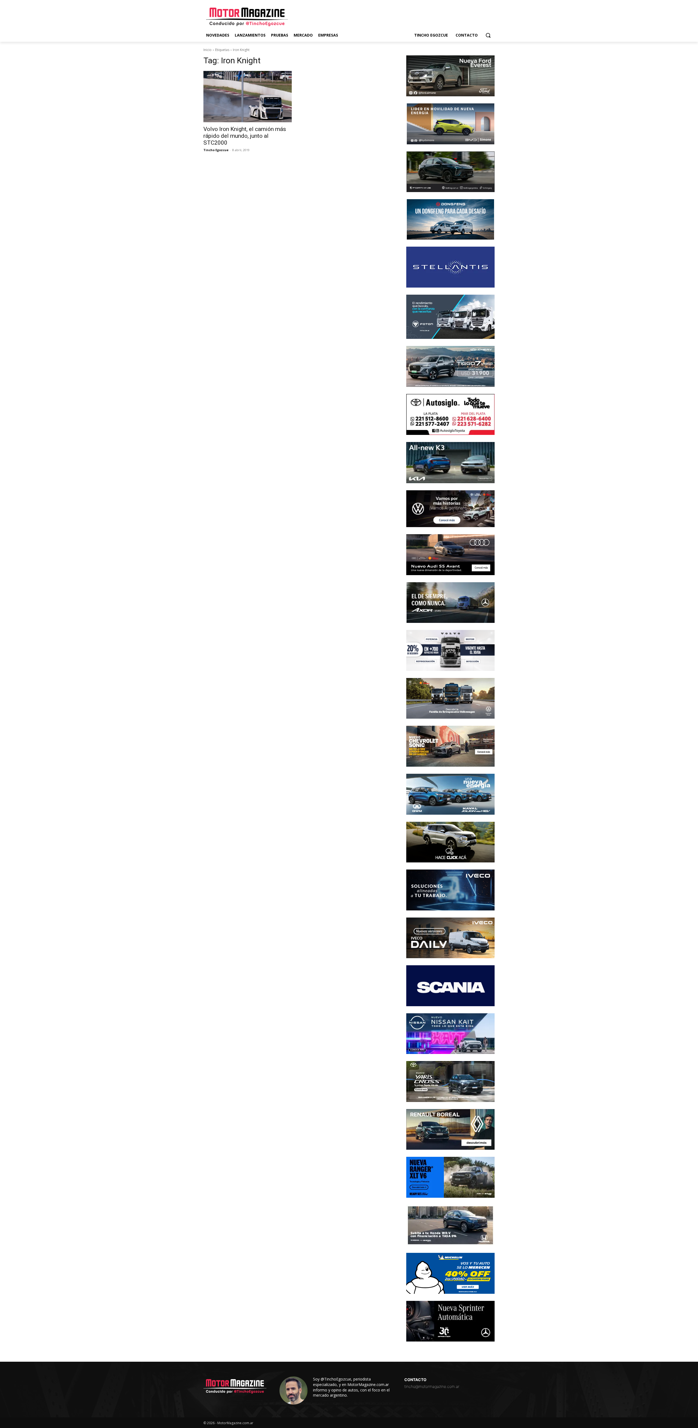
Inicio (207, 49)
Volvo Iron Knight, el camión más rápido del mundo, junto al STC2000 (244, 136)
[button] (488, 35)
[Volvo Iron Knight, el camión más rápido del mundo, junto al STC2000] (247, 96)
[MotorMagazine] (247, 17)
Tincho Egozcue (215, 150)
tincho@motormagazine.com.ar (431, 1386)
